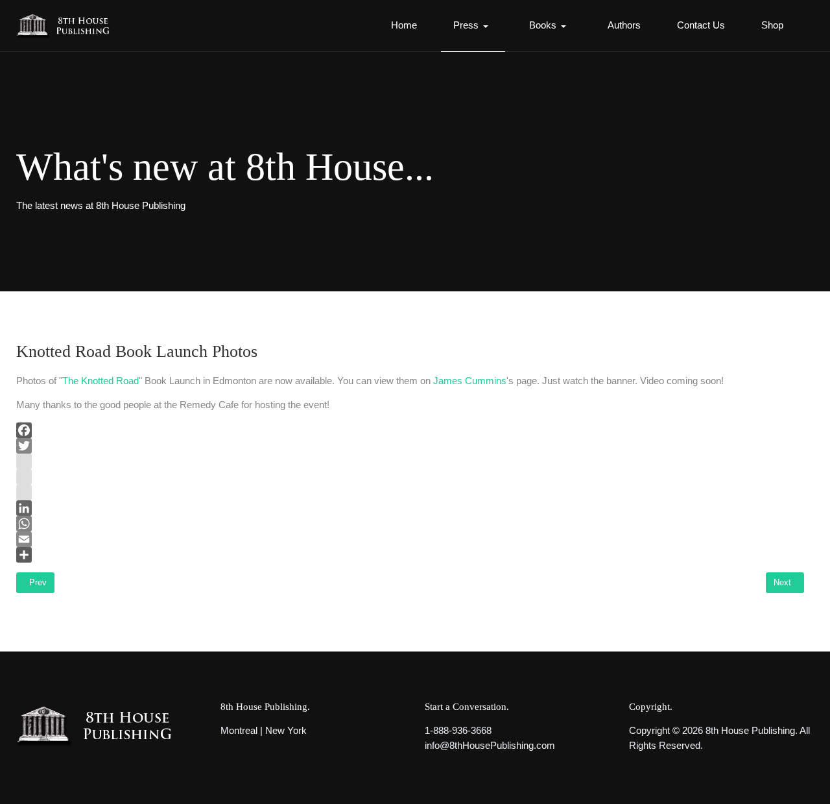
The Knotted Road (100, 380)
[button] (473, 26)
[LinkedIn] (410, 508)
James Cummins (469, 380)
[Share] (410, 555)
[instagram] (410, 461)
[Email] (410, 539)
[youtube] (410, 477)
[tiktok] (410, 492)
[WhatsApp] (410, 523)
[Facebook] (410, 430)
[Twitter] (410, 446)
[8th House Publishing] (67, 25)
